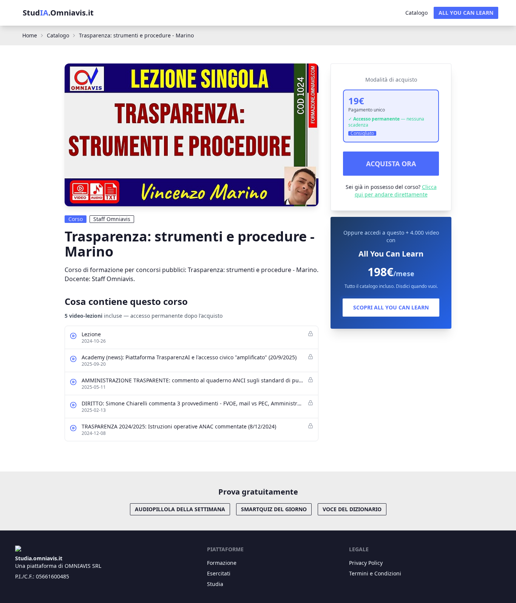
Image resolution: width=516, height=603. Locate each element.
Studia (215, 584)
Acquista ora (391, 163)
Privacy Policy (366, 562)
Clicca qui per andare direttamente (396, 190)
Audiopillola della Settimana (180, 509)
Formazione (221, 562)
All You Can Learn (466, 12)
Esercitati (218, 573)
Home (29, 35)
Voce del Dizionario (352, 509)
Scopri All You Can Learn (391, 307)
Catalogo (416, 12)
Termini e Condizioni (375, 573)
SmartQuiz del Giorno (274, 509)
